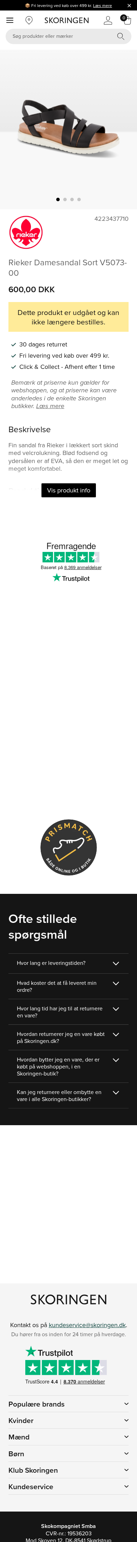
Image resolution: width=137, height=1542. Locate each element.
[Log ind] (108, 20)
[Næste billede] (123, 129)
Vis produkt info (68, 490)
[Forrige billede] (14, 129)
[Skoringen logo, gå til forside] (67, 20)
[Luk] (129, 5)
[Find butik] (29, 20)
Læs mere (102, 5)
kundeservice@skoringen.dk (87, 1324)
